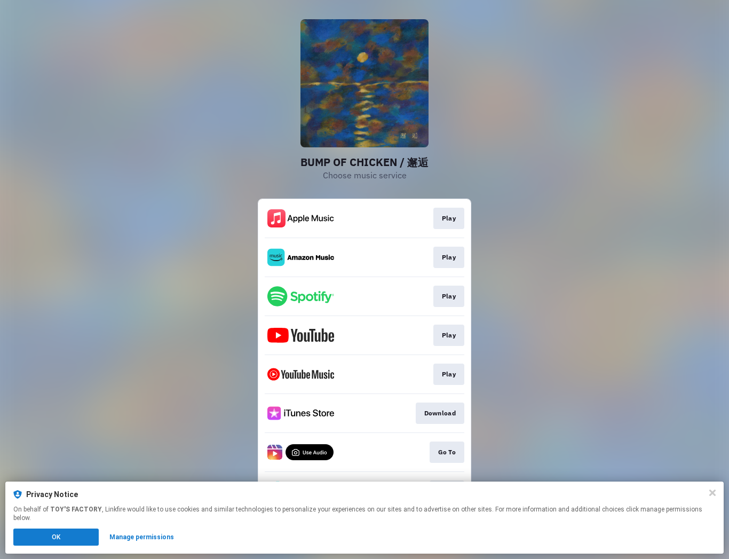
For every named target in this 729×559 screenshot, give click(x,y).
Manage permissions (141, 537)
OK (56, 537)
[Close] (712, 492)
